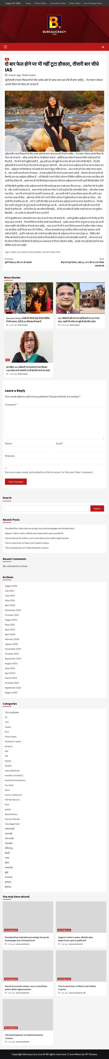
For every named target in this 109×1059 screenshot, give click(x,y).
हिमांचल (8, 886)
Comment (11, 404)
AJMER (13, 252)
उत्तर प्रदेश (9, 838)
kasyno (8, 765)
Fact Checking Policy (93, 3)
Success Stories (12, 819)
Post (7, 804)
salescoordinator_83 (77, 993)
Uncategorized (12, 823)
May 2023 (10, 668)
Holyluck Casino (13, 741)
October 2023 (12, 653)
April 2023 (10, 673)
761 (7, 722)
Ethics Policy (74, 3)
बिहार (7, 862)
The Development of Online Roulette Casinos (27, 547)
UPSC (58, 252)
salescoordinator (22, 944)
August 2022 (11, 692)
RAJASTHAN (48, 252)
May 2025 (10, 624)
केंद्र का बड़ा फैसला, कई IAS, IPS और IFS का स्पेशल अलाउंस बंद (82, 262)
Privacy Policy (40, 3)
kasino (8, 760)
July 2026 (9, 590)
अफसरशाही (9, 828)
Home (28, 3)
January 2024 (11, 644)
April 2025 (10, 629)
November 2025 (13, 610)
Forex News (10, 736)
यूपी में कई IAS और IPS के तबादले (18, 260)
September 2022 (13, 687)
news (7, 789)
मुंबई (6, 872)
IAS (7, 59)
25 (6, 717)
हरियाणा (8, 882)
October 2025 (12, 614)
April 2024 (10, 634)
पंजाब (7, 857)
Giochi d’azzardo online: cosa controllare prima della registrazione (37, 538)
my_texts (9, 785)
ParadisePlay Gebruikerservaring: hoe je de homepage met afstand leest (40, 528)
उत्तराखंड (8, 843)
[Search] (103, 47)
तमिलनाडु (9, 848)
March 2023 (11, 678)
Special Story (11, 814)
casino (8, 726)
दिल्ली (13, 311)
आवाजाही (8, 833)
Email (59, 443)
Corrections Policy (58, 3)
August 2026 (11, 585)
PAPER (24, 252)
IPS (6, 756)
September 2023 (13, 658)
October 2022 (12, 682)
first (7, 731)
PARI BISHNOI (35, 252)
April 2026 (10, 605)
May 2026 (10, 600)
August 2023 (11, 663)
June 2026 (10, 595)
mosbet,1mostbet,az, (15, 780)
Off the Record (12, 799)
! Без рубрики (12, 712)
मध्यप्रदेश (9, 867)
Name (9, 443)
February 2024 (12, 639)
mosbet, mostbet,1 (14, 775)
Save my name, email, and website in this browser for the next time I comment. (49, 472)
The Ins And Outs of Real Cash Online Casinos (27, 542)
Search (7, 497)
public (8, 809)
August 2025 (11, 619)
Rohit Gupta (29, 75)
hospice (8, 746)
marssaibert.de (12, 770)
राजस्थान (8, 877)
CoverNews (74, 1054)
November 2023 (13, 648)
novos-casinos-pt (13, 794)
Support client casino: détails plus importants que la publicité (34, 533)
